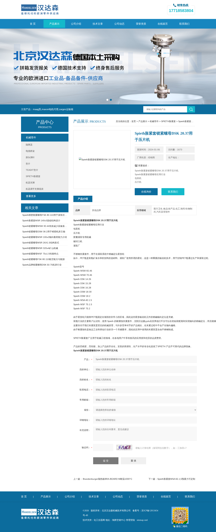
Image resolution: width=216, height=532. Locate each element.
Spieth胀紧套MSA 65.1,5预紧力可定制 (176, 479)
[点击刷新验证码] (124, 447)
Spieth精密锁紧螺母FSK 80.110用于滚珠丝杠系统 (44, 215)
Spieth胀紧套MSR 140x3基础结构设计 (41, 220)
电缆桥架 (30, 151)
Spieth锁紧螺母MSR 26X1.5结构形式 (40, 242)
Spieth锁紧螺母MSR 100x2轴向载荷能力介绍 (44, 237)
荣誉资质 (141, 23)
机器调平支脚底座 (34, 189)
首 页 (33, 23)
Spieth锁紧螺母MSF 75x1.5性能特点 (40, 253)
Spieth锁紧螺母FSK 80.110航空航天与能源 (43, 259)
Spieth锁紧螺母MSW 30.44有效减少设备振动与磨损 (44, 226)
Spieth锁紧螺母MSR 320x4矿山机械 (40, 248)
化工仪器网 (99, 520)
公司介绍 (76, 23)
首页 (133, 121)
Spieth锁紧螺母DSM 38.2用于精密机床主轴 (43, 231)
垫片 (28, 163)
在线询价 (146, 191)
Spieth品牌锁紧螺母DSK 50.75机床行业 (42, 264)
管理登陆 (130, 520)
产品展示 (54, 23)
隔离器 (29, 144)
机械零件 (154, 121)
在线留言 (163, 23)
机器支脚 (30, 182)
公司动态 (119, 23)
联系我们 (184, 23)
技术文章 (98, 23)
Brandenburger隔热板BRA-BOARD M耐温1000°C (107, 479)
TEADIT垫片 (32, 170)
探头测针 (30, 157)
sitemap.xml (142, 520)
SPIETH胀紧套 (168, 121)
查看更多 (31, 196)
